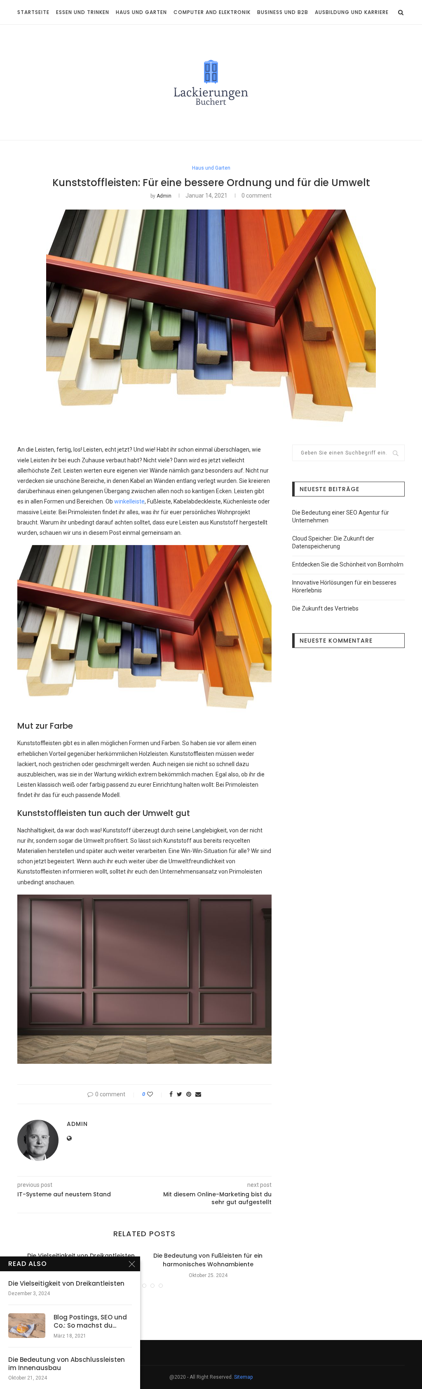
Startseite (33, 12)
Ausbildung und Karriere (352, 12)
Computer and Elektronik (212, 12)
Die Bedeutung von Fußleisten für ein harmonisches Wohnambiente (208, 1259)
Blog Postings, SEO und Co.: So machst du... (90, 1321)
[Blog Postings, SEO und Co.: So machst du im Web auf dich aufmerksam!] (26, 1325)
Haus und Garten (141, 12)
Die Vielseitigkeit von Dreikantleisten (81, 1255)
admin (164, 196)
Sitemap (243, 1377)
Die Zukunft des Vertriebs (325, 608)
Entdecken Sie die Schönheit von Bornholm (347, 564)
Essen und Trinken (82, 12)
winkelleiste (129, 501)
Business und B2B (282, 12)
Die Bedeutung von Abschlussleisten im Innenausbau (66, 1364)
